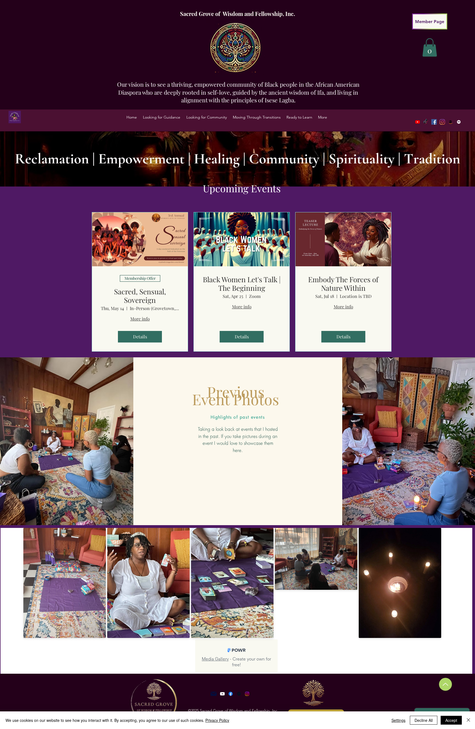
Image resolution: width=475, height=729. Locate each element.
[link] (429, 47)
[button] (161, 117)
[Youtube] (417, 122)
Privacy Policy (217, 720)
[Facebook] (434, 122)
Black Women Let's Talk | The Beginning (242, 283)
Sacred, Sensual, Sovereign (140, 295)
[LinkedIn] (450, 122)
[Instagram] (247, 694)
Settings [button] (398, 720)
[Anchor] (239, 694)
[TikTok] (426, 122)
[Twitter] (442, 122)
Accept (451, 720)
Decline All (424, 720)
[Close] (468, 720)
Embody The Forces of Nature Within (343, 283)
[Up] (445, 684)
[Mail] (213, 693)
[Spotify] (459, 122)
